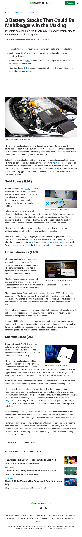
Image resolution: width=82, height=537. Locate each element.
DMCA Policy (40, 521)
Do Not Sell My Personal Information (27, 518)
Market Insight (10, 457)
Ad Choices (11, 518)
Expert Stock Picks (17, 12)
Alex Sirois (10, 39)
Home (7, 12)
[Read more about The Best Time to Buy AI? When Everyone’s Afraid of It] (70, 471)
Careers (43, 515)
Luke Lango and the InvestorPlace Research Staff (29, 488)
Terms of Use (69, 518)
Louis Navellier (17, 463)
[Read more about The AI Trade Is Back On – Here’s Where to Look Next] (70, 460)
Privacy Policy (70, 515)
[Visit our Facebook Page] (36, 508)
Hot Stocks (9, 478)
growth (32, 242)
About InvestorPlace (12, 515)
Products (23, 515)
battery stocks (57, 163)
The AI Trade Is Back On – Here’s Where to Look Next (30, 460)
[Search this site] (77, 3)
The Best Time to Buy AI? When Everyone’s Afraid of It (31, 470)
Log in (71, 3)
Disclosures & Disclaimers (56, 515)
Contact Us (31, 515)
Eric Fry (15, 474)
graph (17, 160)
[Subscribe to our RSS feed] (45, 508)
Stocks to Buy (29, 12)
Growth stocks (55, 242)
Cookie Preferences (57, 518)
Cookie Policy (45, 518)
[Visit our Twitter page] (41, 508)
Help (38, 515)
